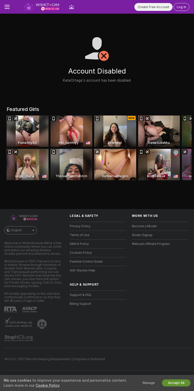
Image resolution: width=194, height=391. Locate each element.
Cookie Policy (47, 385)
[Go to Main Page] (39, 7)
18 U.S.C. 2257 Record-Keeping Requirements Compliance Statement (54, 359)
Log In (181, 7)
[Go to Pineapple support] (42, 324)
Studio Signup (142, 235)
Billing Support (80, 304)
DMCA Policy (79, 244)
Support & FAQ (80, 295)
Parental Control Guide (86, 261)
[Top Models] (71, 7)
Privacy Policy (80, 226)
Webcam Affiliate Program (151, 244)
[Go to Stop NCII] (19, 338)
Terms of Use (79, 235)
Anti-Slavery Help (82, 270)
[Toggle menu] (7, 7)
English (16, 230)
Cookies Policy (81, 253)
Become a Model (144, 226)
